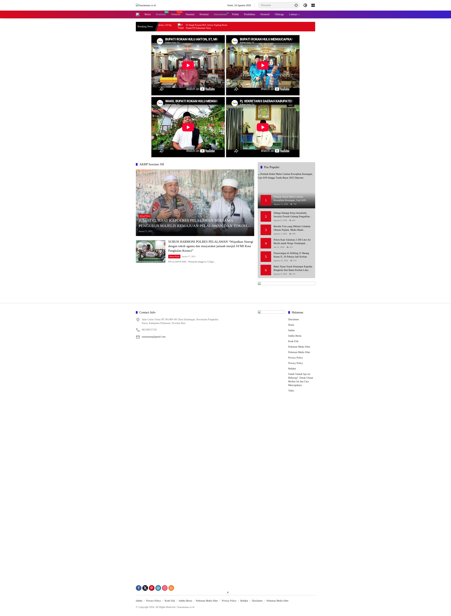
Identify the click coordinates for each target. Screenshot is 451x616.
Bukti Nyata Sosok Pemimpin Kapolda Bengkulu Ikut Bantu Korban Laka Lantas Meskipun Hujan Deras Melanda (293, 268)
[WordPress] (158, 588)
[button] (296, 5)
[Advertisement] (225, 605)
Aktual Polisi (145, 216)
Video (291, 390)
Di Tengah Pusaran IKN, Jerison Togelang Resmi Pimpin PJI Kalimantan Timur (180, 26)
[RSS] (171, 588)
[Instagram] (165, 588)
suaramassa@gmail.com (154, 336)
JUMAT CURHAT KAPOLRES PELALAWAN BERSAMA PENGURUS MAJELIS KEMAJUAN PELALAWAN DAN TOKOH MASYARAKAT (193, 223)
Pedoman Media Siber (299, 346)
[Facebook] (138, 588)
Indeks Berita (294, 336)
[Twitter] (145, 588)
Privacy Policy (295, 357)
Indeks (291, 330)
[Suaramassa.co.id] (146, 5)
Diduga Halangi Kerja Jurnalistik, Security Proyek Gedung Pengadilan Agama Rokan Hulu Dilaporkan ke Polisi (292, 215)
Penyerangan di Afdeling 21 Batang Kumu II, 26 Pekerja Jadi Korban (291, 255)
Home (291, 325)
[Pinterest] (152, 588)
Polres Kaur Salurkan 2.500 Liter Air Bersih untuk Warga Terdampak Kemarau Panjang (292, 241)
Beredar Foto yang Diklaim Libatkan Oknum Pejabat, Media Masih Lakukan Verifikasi (292, 228)
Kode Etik (293, 341)
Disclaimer (293, 319)
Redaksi (292, 368)
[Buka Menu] (313, 5)
